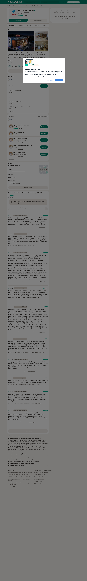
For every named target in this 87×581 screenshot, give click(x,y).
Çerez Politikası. (56, 76)
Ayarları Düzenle (49, 80)
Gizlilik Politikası (48, 76)
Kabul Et (59, 80)
